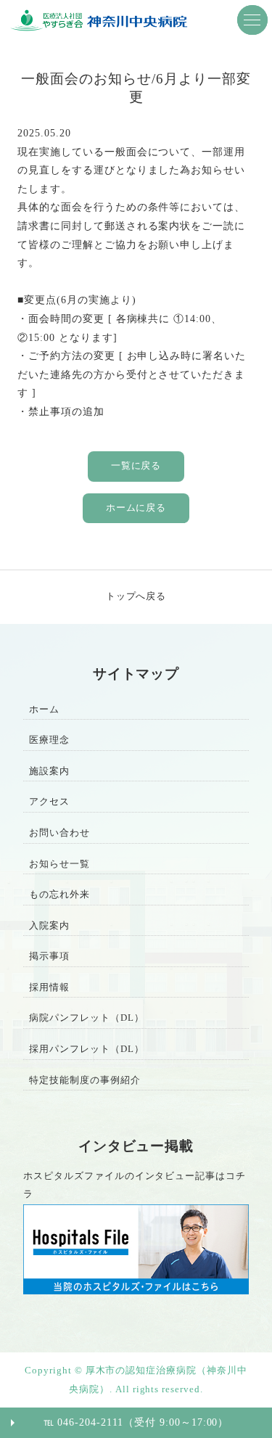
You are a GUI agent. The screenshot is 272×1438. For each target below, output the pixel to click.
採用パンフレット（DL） (86, 1049)
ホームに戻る (136, 508)
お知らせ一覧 (59, 864)
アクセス (49, 802)
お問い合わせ (59, 833)
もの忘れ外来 (59, 894)
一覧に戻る (136, 466)
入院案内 (49, 926)
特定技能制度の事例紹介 (85, 1080)
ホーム (44, 709)
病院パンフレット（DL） (86, 1018)
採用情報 (49, 987)
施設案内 (49, 771)
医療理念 (49, 740)
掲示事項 (49, 956)
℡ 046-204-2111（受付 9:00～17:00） (136, 1422)
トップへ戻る (136, 596)
